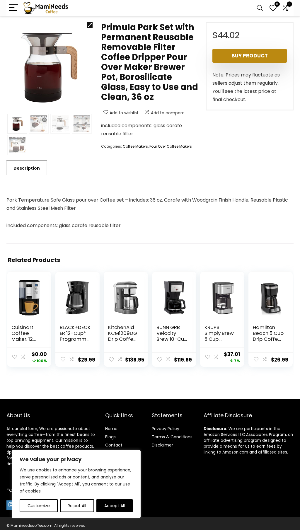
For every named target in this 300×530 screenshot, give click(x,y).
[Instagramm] (11, 505)
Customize (39, 506)
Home (111, 429)
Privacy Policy (165, 429)
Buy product (249, 55)
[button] (90, 25)
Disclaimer (162, 445)
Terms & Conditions (172, 437)
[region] (76, 484)
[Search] (260, 8)
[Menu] (13, 8)
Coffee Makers (135, 146)
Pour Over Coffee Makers (170, 146)
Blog (109, 437)
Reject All (77, 506)
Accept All (114, 506)
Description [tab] (26, 168)
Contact (113, 445)
